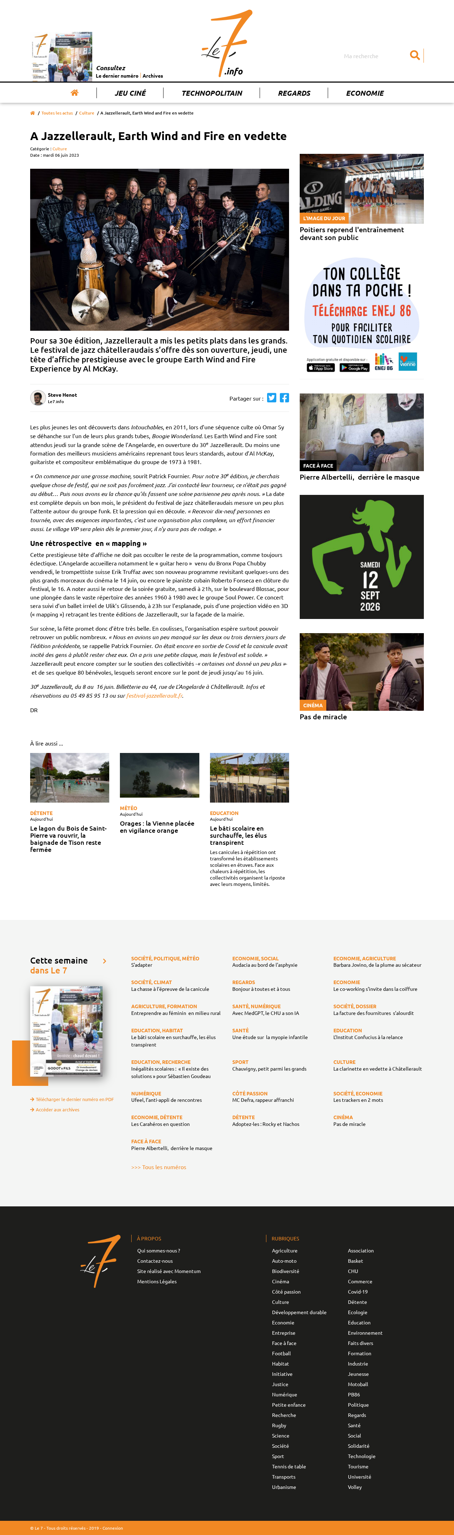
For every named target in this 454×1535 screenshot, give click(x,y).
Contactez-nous (155, 1260)
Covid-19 (358, 1291)
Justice (280, 1384)
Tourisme (358, 1466)
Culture (86, 113)
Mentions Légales (157, 1281)
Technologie (362, 1456)
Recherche (284, 1415)
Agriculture (285, 1250)
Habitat (280, 1363)
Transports (283, 1476)
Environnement (365, 1332)
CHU (353, 1271)
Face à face (284, 1343)
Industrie (358, 1363)
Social (354, 1435)
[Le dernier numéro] (63, 57)
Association (361, 1250)
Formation (359, 1353)
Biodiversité (285, 1271)
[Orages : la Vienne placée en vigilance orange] (159, 775)
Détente (41, 813)
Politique (358, 1404)
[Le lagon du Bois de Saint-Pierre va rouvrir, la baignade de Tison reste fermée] (69, 777)
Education (224, 813)
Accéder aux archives (57, 1109)
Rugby (279, 1425)
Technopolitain (211, 92)
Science (280, 1435)
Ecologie (357, 1312)
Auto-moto (284, 1260)
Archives (153, 75)
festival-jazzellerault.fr (154, 695)
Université (359, 1476)
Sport (278, 1456)
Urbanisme (284, 1487)
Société (280, 1445)
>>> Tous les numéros (158, 1166)
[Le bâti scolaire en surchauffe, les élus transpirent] (249, 778)
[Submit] (415, 56)
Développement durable (299, 1312)
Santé (354, 1425)
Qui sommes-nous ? (158, 1250)
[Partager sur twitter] (270, 397)
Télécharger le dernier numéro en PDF (75, 1099)
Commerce (360, 1281)
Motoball (358, 1384)
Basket (355, 1260)
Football (281, 1353)
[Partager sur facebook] (282, 397)
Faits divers (360, 1343)
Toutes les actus (57, 113)
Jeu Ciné (130, 92)
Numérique (284, 1394)
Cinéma (280, 1281)
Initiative (282, 1374)
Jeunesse (358, 1374)
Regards (294, 92)
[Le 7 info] (227, 43)
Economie (364, 92)
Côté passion (286, 1291)
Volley (355, 1487)
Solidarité (359, 1445)
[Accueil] (75, 93)
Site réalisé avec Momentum (169, 1271)
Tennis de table (289, 1466)
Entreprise (283, 1332)
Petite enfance (289, 1404)
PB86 (354, 1394)
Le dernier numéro (117, 75)
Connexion (113, 1528)
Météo (128, 808)
